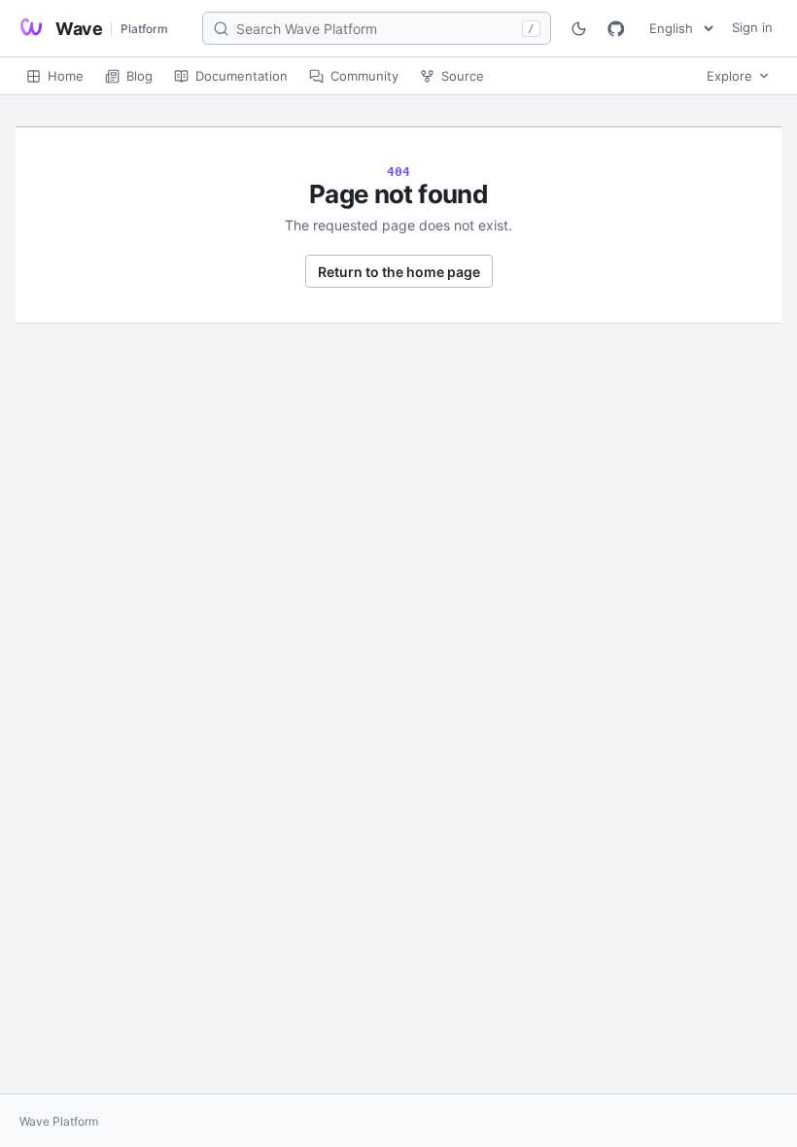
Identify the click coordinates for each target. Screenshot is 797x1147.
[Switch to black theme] (578, 28)
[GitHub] (615, 28)
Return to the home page (399, 271)
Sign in (752, 27)
